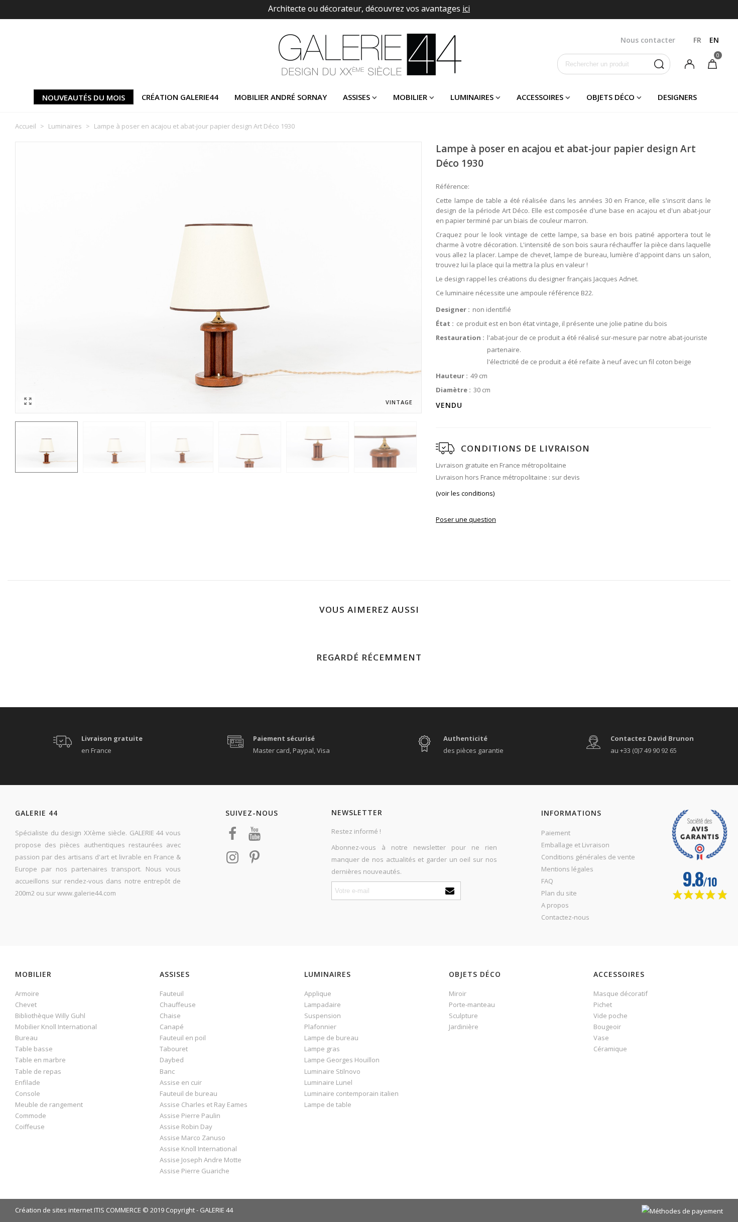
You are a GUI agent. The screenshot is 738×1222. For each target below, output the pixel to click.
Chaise (170, 1015)
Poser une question (466, 519)
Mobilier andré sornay (280, 97)
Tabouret (174, 1048)
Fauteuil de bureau (188, 1093)
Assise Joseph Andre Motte (200, 1159)
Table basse (34, 1048)
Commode (30, 1115)
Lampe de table (327, 1104)
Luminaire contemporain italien (351, 1093)
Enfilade (27, 1082)
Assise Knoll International (198, 1148)
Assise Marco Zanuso (192, 1137)
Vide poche (610, 1015)
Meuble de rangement (49, 1104)
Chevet (26, 1004)
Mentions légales (567, 868)
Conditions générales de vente (588, 856)
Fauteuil (172, 993)
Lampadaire (322, 1004)
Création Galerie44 (180, 97)
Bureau (26, 1037)
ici (466, 8)
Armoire (27, 993)
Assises (356, 97)
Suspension (322, 1015)
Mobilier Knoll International (56, 1026)
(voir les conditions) (465, 493)
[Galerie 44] (369, 54)
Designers (677, 97)
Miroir (457, 993)
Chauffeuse (178, 1004)
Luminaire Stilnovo (332, 1071)
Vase (601, 1037)
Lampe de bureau (331, 1037)
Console (27, 1093)
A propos (555, 905)
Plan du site (559, 893)
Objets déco (610, 97)
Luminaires (472, 97)
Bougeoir (607, 1026)
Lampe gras (322, 1048)
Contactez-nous (565, 917)
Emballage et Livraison (575, 844)
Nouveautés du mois (83, 97)
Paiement (555, 832)
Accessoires (540, 97)
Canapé (172, 1026)
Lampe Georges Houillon (342, 1059)
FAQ (547, 880)
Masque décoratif (620, 993)
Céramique (610, 1048)
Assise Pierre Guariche (194, 1170)
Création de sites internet (53, 1209)
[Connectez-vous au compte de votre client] (689, 63)
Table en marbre (40, 1059)
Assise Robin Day (186, 1126)
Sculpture (463, 1015)
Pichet (602, 1004)
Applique (317, 993)
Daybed (172, 1059)
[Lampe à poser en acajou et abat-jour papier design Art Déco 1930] (27, 400)
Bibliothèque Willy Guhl (50, 1015)
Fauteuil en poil (183, 1037)
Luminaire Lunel (328, 1082)
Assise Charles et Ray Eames (204, 1104)
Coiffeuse (30, 1126)
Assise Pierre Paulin (190, 1115)
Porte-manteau (472, 1004)
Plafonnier (320, 1026)
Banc (167, 1071)
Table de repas (38, 1071)
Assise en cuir (181, 1082)
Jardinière (463, 1026)
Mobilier (410, 97)
